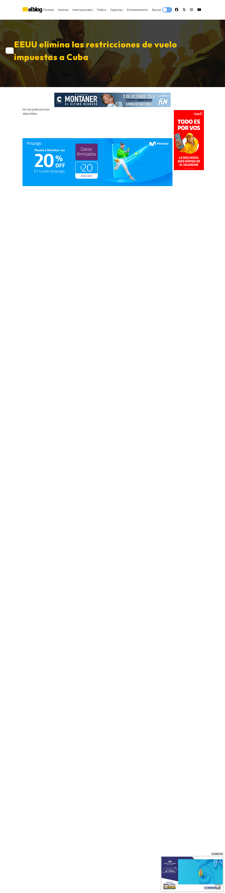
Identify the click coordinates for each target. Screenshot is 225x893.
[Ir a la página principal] (32, 9)
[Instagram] (191, 9)
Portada (48, 10)
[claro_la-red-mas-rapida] (189, 140)
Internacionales (83, 10)
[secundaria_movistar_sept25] (97, 162)
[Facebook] (176, 9)
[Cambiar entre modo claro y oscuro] (167, 9)
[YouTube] (199, 9)
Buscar (156, 10)
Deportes (116, 10)
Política (101, 10)
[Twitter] (184, 9)
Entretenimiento (137, 10)
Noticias (63, 10)
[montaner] (112, 100)
